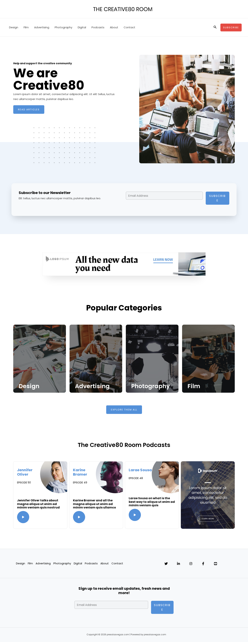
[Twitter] (166, 563)
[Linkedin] (178, 563)
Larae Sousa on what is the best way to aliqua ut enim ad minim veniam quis (152, 501)
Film (26, 27)
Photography (63, 27)
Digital (82, 27)
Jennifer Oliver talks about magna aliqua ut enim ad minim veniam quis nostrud (38, 503)
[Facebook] (203, 563)
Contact (129, 27)
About (114, 27)
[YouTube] (215, 563)
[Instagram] (190, 563)
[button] (215, 27)
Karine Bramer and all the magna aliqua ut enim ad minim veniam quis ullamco (94, 503)
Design (13, 27)
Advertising (41, 27)
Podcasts (98, 27)
